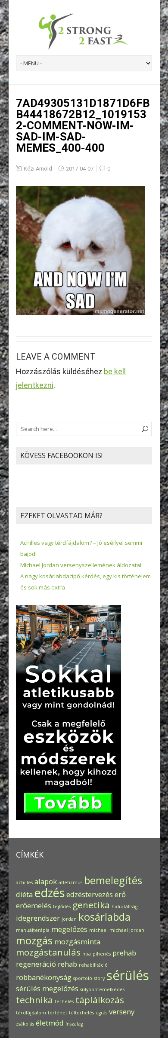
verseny (121, 1012)
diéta (24, 894)
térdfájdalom (31, 1013)
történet (57, 1013)
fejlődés (62, 907)
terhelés (64, 1001)
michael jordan (126, 930)
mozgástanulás (48, 952)
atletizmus (70, 882)
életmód (50, 1023)
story (99, 978)
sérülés (127, 975)
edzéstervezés (89, 894)
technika (34, 1000)
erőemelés (33, 905)
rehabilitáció (93, 965)
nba (86, 954)
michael (98, 930)
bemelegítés (113, 880)
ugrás (101, 1013)
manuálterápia (33, 930)
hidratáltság (124, 907)
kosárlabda (104, 917)
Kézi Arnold (38, 168)
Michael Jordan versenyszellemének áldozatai (80, 565)
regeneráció (36, 964)
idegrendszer (38, 918)
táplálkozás (99, 1000)
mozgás (34, 940)
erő (120, 894)
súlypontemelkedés (102, 989)
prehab (124, 953)
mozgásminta (77, 941)
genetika (91, 905)
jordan (69, 919)
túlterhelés (81, 1013)
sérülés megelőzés (47, 988)
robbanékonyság (44, 977)
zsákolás (25, 1024)
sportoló (82, 978)
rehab (67, 964)
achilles (24, 882)
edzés (49, 893)
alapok (45, 881)
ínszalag (74, 1024)
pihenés (102, 954)
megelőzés (69, 929)
